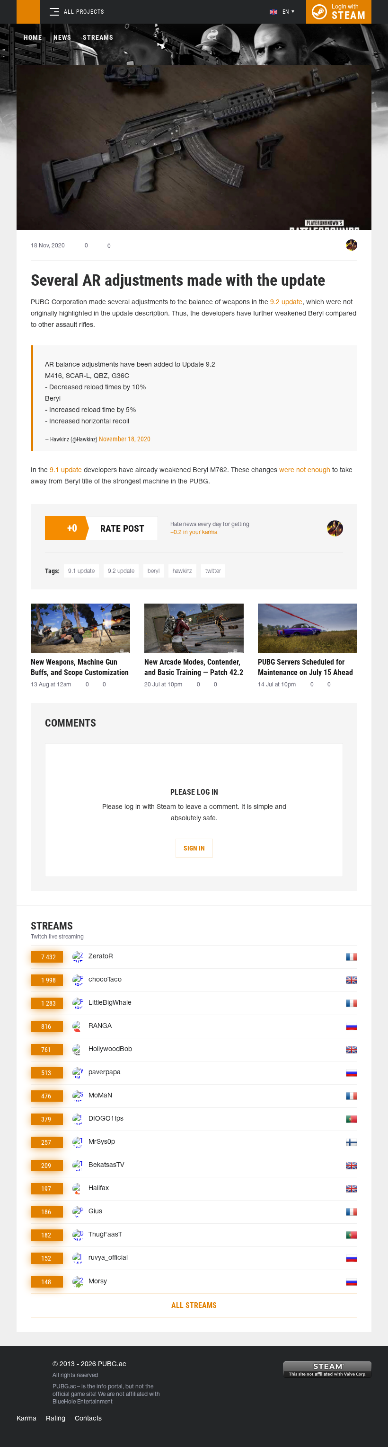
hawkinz (182, 571)
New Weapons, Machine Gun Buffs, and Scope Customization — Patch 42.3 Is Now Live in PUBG (80, 667)
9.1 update (66, 470)
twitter (213, 571)
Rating (55, 1419)
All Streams (194, 1305)
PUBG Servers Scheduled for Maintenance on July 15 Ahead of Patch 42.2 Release (305, 667)
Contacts (88, 1419)
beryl (153, 571)
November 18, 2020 (124, 439)
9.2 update (286, 302)
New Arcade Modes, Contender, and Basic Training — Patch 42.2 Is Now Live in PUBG (193, 667)
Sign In (194, 848)
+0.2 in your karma (193, 532)
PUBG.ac (64, 1386)
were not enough (304, 470)
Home (33, 37)
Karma (26, 1419)
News (62, 37)
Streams (98, 37)
